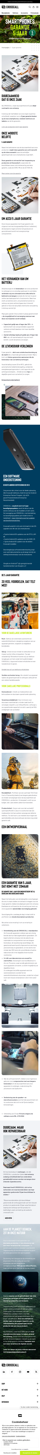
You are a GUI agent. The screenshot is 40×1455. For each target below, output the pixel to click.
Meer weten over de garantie (11, 173)
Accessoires (24, 13)
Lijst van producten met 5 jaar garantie (15, 127)
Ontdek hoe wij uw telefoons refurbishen (15, 669)
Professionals (34, 13)
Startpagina (6, 47)
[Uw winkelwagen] (33, 7)
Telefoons (15, 13)
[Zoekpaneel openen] (30, 7)
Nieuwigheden (6, 13)
